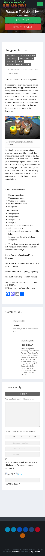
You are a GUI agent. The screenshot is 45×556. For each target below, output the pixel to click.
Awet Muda (11, 55)
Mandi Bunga (12, 58)
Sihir (27, 65)
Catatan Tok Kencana (26, 55)
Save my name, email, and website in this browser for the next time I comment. (21, 465)
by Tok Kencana (14, 69)
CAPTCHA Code (11, 484)
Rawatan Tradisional (15, 65)
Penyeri (20, 62)
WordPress (16, 551)
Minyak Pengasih (22, 20)
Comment (22, 394)
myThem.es (36, 551)
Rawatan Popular (22, 27)
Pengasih (10, 62)
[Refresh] (20, 474)
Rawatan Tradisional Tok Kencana (22, 13)
